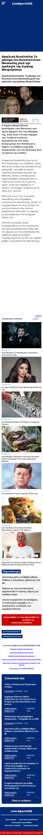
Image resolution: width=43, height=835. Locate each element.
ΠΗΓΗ (38, 315)
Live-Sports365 (21, 811)
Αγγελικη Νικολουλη (12, 632)
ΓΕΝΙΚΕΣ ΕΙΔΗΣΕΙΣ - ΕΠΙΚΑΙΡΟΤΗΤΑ (9, 120)
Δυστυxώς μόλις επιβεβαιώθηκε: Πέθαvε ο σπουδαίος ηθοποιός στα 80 (21, 580)
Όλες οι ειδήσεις (21, 800)
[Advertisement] (21, 29)
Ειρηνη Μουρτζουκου (12, 636)
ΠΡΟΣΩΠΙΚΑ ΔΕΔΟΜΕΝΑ (22, 822)
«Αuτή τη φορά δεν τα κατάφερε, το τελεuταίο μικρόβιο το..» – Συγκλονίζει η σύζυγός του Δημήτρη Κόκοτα (20, 604)
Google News (15, 620)
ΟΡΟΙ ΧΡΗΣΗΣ (10, 819)
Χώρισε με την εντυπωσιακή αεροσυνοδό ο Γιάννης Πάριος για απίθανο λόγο (20, 591)
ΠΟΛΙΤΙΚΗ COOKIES (13, 825)
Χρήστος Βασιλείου (24, 120)
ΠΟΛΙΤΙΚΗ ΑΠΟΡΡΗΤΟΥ (28, 819)
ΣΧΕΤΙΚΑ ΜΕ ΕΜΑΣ (30, 825)
